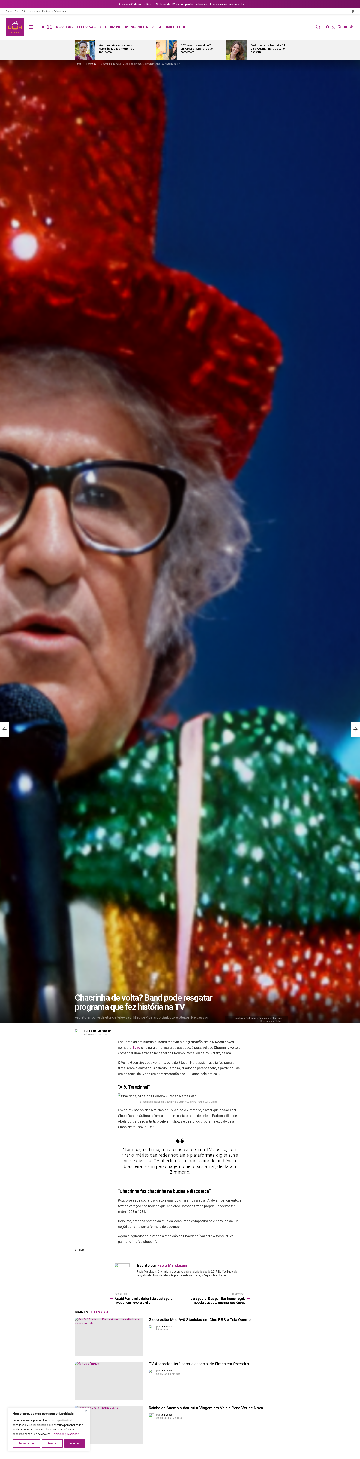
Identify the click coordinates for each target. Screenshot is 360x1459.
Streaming (111, 27)
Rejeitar (52, 1443)
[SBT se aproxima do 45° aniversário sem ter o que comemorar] (166, 50)
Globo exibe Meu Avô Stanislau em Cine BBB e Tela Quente (200, 1319)
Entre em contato (31, 11)
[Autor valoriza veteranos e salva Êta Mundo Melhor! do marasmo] (85, 50)
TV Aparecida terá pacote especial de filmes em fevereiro (199, 1364)
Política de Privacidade (54, 11)
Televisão (86, 27)
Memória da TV (139, 27)
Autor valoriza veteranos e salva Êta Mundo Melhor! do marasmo (116, 49)
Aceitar (74, 1443)
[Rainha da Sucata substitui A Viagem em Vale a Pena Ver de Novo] (109, 1425)
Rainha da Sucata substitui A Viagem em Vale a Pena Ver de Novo (206, 1408)
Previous (77, 50)
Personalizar (26, 1443)
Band (136, 1047)
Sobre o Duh (12, 11)
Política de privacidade (65, 1434)
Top (45, 27)
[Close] (86, 1410)
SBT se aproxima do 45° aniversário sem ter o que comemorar (197, 49)
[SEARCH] (318, 27)
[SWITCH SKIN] (352, 11)
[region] (49, 1429)
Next (283, 50)
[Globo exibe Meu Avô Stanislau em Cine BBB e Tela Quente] (109, 1337)
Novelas (64, 27)
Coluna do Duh (172, 27)
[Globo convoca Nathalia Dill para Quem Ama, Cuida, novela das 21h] (236, 50)
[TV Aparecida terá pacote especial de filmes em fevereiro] (109, 1381)
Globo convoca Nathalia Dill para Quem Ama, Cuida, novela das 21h (270, 49)
